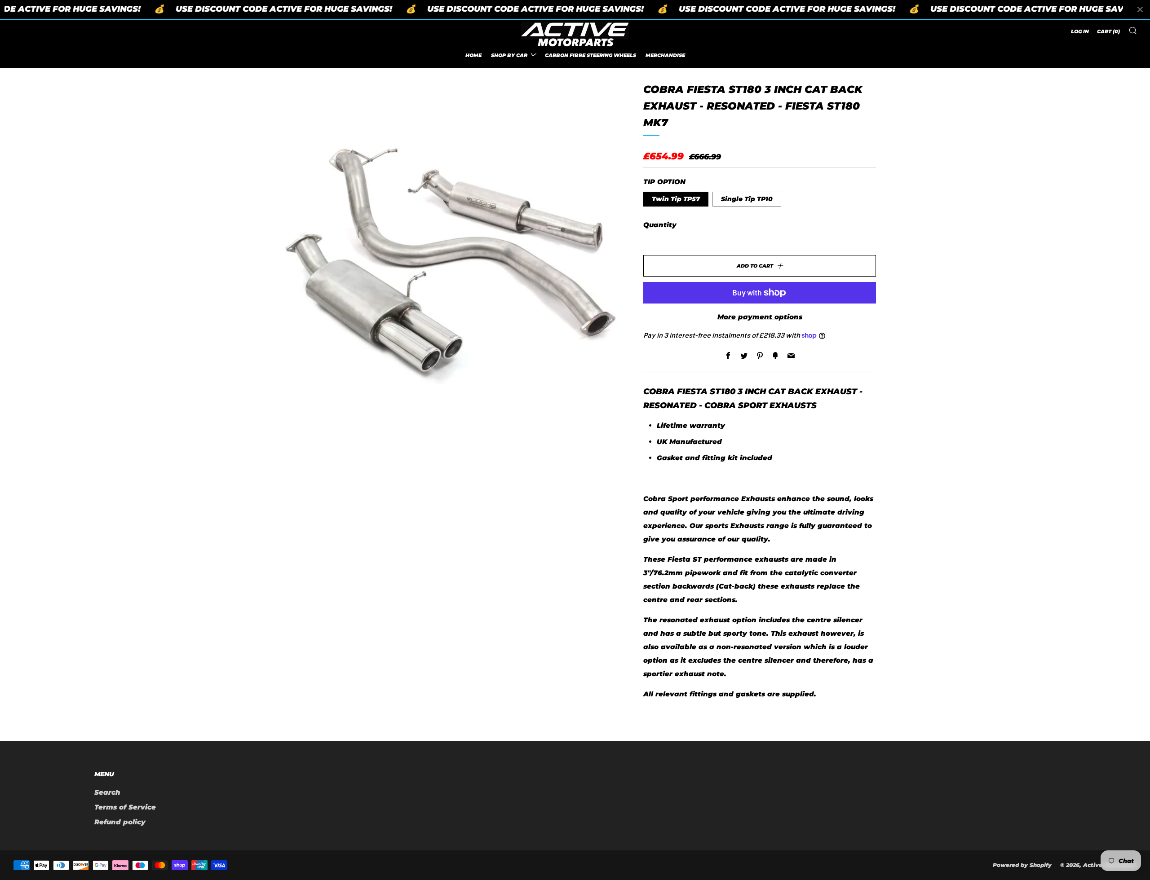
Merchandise (665, 55)
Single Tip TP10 (747, 198)
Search (107, 792)
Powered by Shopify (1022, 865)
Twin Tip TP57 (676, 198)
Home (473, 55)
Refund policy (120, 822)
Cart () (1108, 31)
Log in (1080, 31)
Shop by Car (509, 55)
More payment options (759, 316)
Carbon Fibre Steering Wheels (590, 55)
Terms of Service (125, 807)
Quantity (660, 224)
